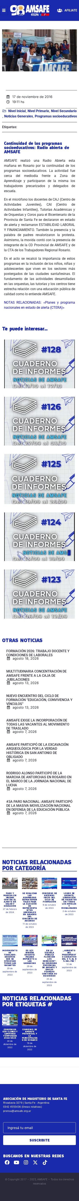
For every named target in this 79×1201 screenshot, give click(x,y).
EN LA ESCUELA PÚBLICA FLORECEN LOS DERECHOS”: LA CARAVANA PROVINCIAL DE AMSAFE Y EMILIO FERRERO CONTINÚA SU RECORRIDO (49, 963)
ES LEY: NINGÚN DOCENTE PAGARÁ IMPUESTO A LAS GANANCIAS (30, 957)
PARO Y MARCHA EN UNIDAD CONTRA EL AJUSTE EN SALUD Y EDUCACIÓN (9, 899)
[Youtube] (16, 1162)
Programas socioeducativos (56, 116)
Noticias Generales (18, 116)
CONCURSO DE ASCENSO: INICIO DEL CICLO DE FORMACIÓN (49, 897)
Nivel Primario (38, 111)
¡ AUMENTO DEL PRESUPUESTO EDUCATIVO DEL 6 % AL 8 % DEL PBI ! (69, 955)
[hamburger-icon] (4, 10)
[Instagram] (26, 1162)
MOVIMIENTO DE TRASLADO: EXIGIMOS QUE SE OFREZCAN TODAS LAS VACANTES (9, 958)
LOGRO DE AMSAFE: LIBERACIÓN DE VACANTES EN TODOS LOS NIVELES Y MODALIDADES (69, 900)
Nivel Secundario (64, 111)
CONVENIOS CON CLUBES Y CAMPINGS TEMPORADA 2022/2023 (9, 1033)
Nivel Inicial (17, 111)
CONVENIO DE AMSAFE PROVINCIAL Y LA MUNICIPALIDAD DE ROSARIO (29, 1034)
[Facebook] (7, 1162)
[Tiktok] (45, 1162)
